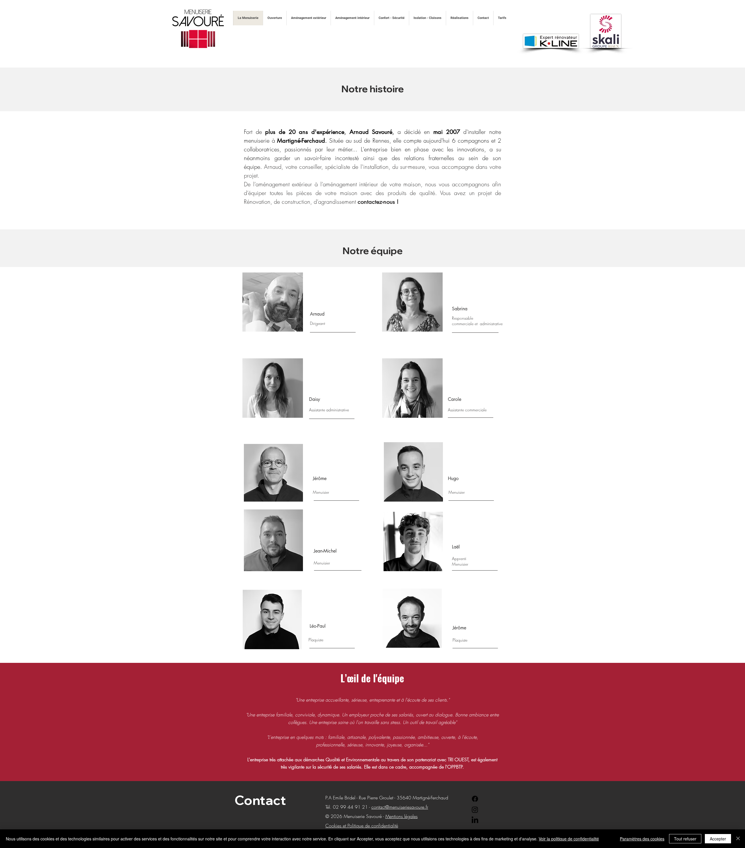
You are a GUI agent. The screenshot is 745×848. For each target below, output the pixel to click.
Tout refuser (685, 839)
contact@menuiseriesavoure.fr (399, 807)
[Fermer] (738, 838)
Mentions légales (401, 816)
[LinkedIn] (475, 820)
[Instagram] (475, 809)
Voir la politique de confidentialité (569, 839)
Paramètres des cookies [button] (642, 839)
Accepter (718, 839)
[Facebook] (475, 799)
